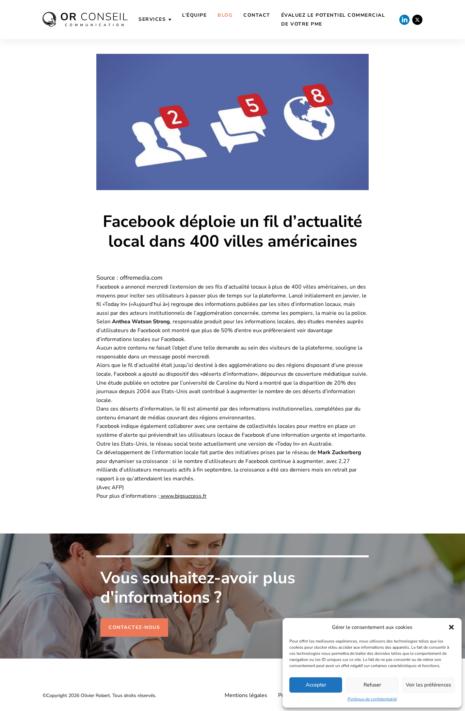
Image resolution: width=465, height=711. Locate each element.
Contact (256, 15)
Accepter (316, 684)
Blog (225, 15)
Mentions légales (246, 695)
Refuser (372, 684)
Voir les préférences (428, 684)
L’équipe (194, 15)
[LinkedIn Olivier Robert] (404, 20)
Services (152, 19)
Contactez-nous (134, 627)
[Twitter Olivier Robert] (417, 20)
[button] (451, 627)
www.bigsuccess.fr (183, 496)
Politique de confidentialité (372, 699)
